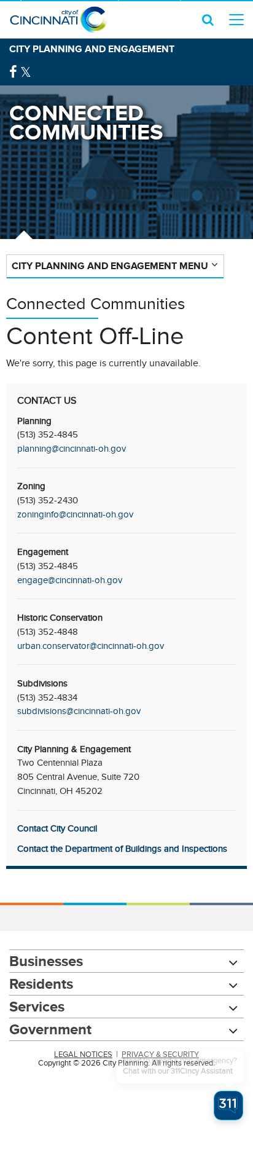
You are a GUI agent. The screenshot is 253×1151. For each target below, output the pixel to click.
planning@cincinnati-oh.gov (71, 449)
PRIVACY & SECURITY (160, 1054)
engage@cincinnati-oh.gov (69, 580)
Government (50, 1029)
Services (36, 1006)
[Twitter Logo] (25, 72)
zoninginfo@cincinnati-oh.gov (75, 514)
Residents (41, 983)
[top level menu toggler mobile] (236, 19)
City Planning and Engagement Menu (110, 266)
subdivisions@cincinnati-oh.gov (79, 711)
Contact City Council (57, 828)
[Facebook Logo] (13, 72)
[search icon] (208, 19)
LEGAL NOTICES (83, 1054)
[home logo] (58, 19)
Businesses (46, 961)
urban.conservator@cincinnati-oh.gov (90, 646)
